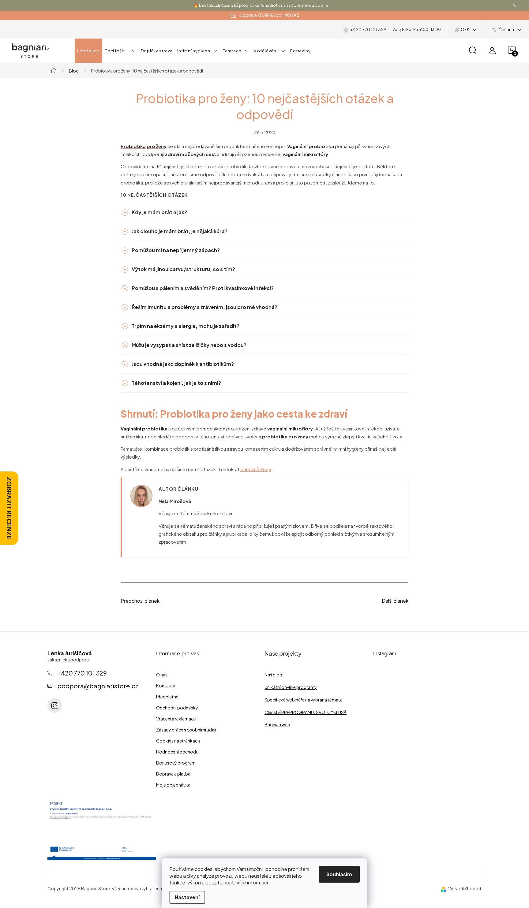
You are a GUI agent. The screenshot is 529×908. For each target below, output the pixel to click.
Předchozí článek (140, 600)
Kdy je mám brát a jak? (155, 212)
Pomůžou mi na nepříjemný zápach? (172, 250)
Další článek (395, 600)
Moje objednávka (173, 784)
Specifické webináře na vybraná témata (303, 699)
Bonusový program (176, 762)
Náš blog (273, 674)
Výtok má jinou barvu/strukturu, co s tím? (179, 269)
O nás (161, 674)
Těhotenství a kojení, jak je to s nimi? (172, 383)
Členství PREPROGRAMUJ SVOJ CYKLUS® (305, 712)
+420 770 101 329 (82, 673)
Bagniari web (277, 724)
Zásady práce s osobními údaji (186, 729)
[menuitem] (88, 51)
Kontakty (165, 685)
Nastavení (187, 897)
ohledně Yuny (255, 469)
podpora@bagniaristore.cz (97, 686)
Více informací (252, 882)
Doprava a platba (173, 773)
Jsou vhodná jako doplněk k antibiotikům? (179, 364)
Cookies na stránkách (178, 740)
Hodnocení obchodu (177, 751)
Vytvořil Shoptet (465, 888)
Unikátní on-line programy (290, 687)
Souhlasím (339, 874)
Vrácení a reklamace (176, 718)
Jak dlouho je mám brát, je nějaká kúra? (175, 231)
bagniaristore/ (54, 705)
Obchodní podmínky (177, 707)
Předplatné (167, 696)
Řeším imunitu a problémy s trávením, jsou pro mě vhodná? (200, 307)
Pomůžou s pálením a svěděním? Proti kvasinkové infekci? (199, 288)
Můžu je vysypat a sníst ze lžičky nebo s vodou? (185, 345)
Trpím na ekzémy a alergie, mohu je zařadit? (181, 326)
